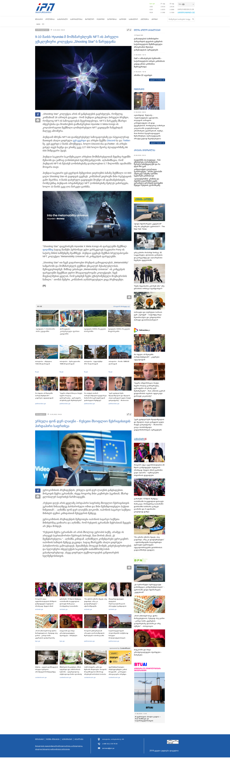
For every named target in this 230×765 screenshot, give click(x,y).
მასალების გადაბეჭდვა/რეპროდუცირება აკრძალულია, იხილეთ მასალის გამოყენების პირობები (59, 747)
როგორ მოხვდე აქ (121, 306)
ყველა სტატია (156, 143)
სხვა (38, 24)
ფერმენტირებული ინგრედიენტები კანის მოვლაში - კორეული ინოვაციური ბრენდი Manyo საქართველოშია (118, 672)
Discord (111, 140)
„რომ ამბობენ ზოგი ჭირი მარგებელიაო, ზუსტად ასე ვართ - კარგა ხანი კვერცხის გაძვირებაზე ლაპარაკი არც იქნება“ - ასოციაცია (46, 637)
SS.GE (39, 306)
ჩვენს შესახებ (52, 739)
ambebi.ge (39, 609)
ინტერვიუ (139, 89)
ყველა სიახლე (156, 80)
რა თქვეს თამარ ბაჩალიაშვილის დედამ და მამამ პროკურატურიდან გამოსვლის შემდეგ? (95, 396)
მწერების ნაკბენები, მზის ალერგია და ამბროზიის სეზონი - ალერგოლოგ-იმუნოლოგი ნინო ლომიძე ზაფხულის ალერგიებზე (71, 672)
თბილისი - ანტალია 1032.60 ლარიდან (43, 363)
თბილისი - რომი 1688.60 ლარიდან (119, 363)
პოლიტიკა (50, 19)
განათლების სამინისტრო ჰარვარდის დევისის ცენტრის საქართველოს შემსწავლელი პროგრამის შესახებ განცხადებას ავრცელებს (148, 44)
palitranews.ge (89, 641)
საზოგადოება (76, 19)
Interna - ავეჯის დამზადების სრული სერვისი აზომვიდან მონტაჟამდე (46, 669)
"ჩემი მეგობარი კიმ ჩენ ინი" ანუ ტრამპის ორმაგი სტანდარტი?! (149, 287)
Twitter (126, 140)
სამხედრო (133, 19)
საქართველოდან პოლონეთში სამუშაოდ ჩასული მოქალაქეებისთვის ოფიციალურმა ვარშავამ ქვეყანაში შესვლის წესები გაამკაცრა (120, 638)
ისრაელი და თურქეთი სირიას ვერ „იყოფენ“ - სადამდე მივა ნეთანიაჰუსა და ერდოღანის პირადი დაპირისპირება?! (148, 316)
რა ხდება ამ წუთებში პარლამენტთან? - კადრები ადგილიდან (44, 395)
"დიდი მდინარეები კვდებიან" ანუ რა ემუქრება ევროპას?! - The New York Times (149, 226)
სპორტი (122, 19)
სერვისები (67, 739)
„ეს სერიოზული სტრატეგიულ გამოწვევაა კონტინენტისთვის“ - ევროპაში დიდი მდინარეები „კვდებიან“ (149, 588)
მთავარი (39, 19)
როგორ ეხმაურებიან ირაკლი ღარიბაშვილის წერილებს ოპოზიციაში (94, 633)
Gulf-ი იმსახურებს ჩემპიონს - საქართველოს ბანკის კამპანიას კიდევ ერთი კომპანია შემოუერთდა (149, 62)
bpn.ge (152, 3)
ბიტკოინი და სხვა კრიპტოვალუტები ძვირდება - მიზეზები (68, 633)
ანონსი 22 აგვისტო (143, 75)
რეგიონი (100, 19)
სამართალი (62, 19)
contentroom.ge (41, 677)
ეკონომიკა (112, 19)
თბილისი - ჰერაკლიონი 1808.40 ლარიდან (70, 363)
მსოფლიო (89, 19)
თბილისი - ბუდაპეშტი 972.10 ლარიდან (93, 363)
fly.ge (37, 372)
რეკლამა (79, 739)
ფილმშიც (48, 249)
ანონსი (154, 19)
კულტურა (145, 19)
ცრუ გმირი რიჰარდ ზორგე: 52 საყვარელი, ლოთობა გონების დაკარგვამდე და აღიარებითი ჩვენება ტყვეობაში (148, 256)
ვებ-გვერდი (79, 140)
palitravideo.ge (40, 403)
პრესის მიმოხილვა (144, 150)
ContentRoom (125, 648)
